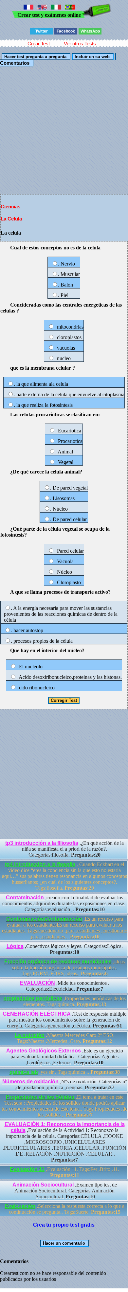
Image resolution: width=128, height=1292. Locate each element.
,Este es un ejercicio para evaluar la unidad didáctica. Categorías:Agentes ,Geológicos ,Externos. (64, 1056)
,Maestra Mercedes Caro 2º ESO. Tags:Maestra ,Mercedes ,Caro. (65, 1038)
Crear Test (38, 43)
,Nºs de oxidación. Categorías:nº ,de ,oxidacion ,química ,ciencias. (64, 1084)
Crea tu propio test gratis (64, 1225)
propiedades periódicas (32, 998)
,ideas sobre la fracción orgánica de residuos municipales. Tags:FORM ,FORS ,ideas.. (64, 967)
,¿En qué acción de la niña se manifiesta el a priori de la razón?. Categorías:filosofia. (64, 849)
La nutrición (30, 1035)
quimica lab (23, 1072)
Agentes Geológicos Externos (43, 1050)
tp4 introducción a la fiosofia (40, 864)
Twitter (41, 31)
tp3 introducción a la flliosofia (41, 843)
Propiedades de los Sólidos (41, 1097)
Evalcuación (20, 1206)
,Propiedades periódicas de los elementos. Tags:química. (64, 1001)
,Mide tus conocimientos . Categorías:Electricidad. (64, 986)
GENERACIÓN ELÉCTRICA (37, 1014)
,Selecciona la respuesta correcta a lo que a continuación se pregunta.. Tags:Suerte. (64, 1209)
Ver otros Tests (80, 43)
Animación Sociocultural (43, 1185)
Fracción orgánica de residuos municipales (58, 961)
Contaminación (25, 897)
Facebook (66, 31)
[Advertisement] (64, 130)
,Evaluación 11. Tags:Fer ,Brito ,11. (64, 1172)
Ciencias (10, 206)
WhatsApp (90, 31)
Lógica (15, 946)
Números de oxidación (30, 1081)
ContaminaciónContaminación (44, 919)
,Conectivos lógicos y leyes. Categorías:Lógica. (65, 949)
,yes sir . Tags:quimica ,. (64, 1072)
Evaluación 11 (27, 1169)
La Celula (11, 218)
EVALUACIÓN (37, 983)
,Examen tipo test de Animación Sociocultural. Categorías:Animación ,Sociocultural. (64, 1190)
